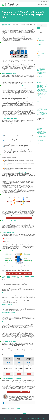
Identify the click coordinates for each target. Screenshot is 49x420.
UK (44, 418)
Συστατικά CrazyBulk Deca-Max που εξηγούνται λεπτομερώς (42, 137)
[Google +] (46, 1)
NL (10, 418)
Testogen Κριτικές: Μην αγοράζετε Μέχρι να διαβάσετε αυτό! (42, 94)
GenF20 (39, 57)
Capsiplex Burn (41, 40)
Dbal (39, 46)
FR (15, 418)
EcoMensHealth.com (21, 416)
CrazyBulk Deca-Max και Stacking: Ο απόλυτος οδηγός (41, 142)
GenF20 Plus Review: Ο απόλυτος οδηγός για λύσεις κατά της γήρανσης (42, 90)
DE (17, 418)
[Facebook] (41, 1)
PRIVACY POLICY (32, 416)
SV (41, 418)
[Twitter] (43, 1)
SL (38, 418)
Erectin (39, 51)
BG (5, 418)
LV (25, 418)
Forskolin (40, 55)
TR (43, 418)
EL (18, 418)
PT (30, 418)
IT (23, 418)
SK (36, 418)
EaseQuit (40, 49)
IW (20, 418)
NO (28, 418)
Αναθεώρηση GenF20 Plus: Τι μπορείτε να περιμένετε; (41, 73)
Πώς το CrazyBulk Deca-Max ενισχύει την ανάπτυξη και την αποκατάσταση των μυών (42, 133)
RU (35, 418)
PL (31, 418)
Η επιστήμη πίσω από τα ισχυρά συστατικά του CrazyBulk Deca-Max (42, 113)
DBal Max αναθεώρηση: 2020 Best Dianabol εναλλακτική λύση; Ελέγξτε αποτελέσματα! (42, 86)
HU (21, 418)
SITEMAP (26, 416)
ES (39, 418)
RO (33, 418)
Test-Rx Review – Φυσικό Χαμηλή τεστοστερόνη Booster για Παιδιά (42, 108)
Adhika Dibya (7, 408)
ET (12, 418)
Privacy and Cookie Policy (6, 1)
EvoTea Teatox (41, 53)
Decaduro (40, 48)
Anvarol (39, 38)
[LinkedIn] (44, 1)
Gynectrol (40, 59)
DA (9, 418)
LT (26, 418)
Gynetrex (40, 61)
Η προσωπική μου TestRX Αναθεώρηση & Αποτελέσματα (41, 69)
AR (4, 418)
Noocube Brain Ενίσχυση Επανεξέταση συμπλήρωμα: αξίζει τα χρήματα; (41, 99)
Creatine (39, 44)
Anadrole (40, 36)
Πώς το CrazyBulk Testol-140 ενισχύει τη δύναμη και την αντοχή (41, 104)
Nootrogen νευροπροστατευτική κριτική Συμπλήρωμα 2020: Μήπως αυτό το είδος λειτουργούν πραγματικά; (41, 79)
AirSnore (39, 35)
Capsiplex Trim (41, 42)
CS (7, 418)
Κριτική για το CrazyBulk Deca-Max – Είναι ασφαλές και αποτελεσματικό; (41, 127)
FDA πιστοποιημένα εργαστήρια (20, 172)
